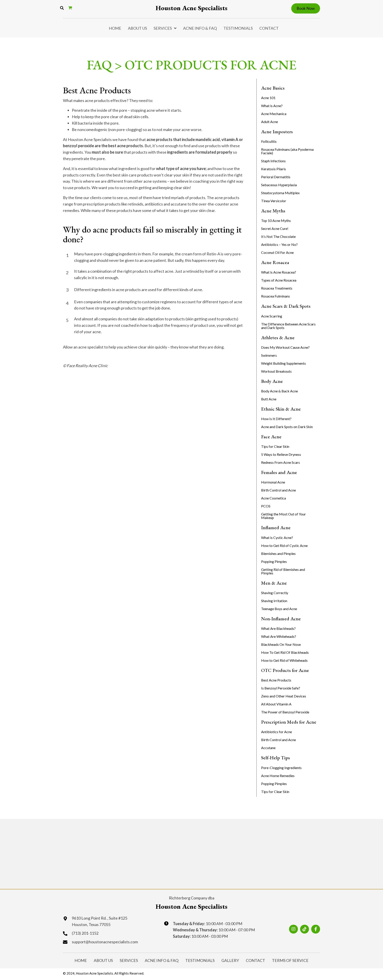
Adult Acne (269, 121)
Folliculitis (269, 141)
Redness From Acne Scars (280, 462)
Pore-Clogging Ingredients (281, 768)
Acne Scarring (271, 316)
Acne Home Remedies (278, 775)
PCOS (265, 506)
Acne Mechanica (273, 114)
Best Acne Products (276, 680)
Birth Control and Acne (278, 490)
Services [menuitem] (163, 28)
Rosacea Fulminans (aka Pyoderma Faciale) (287, 151)
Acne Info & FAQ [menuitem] (200, 28)
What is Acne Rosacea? (278, 272)
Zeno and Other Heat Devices (283, 696)
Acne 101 (268, 98)
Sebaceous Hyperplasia (279, 185)
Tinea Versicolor (273, 201)
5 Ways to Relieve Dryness (281, 454)
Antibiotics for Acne (276, 732)
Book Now (306, 8)
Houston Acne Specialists (191, 8)
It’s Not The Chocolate (278, 236)
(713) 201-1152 (85, 933)
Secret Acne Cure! (274, 228)
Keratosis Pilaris (273, 169)
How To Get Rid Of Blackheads (285, 652)
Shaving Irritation (274, 601)
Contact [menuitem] (269, 28)
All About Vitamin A (276, 704)
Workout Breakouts (276, 371)
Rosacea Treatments (276, 288)
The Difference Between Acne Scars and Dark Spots (288, 326)
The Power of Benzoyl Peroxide (285, 712)
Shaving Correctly (274, 593)
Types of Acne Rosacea (278, 280)
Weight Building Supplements (283, 363)
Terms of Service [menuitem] (290, 960)
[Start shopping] (70, 7)
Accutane (268, 748)
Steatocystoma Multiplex (280, 193)
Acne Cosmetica (273, 498)
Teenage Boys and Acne (279, 609)
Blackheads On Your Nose (281, 644)
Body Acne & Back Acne (279, 391)
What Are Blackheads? (278, 628)
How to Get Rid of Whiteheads (284, 660)
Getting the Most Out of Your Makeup (283, 516)
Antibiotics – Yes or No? (279, 244)
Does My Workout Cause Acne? (285, 347)
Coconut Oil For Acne (277, 252)
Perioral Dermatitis (275, 177)
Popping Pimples (274, 561)
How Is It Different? (276, 419)
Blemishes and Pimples (278, 553)
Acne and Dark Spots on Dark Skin (287, 427)
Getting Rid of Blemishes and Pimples (283, 571)
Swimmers (269, 355)
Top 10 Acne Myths (276, 220)
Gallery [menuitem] (230, 960)
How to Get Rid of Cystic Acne (284, 545)
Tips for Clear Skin (275, 446)
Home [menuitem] (115, 28)
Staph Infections (273, 161)
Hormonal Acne (273, 482)
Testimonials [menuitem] (238, 28)
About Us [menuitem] (137, 28)
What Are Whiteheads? (278, 636)
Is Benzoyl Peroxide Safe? (280, 688)
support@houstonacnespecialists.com (105, 941)
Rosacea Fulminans (275, 296)
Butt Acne (268, 399)
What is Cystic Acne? (277, 537)
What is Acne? (272, 106)
